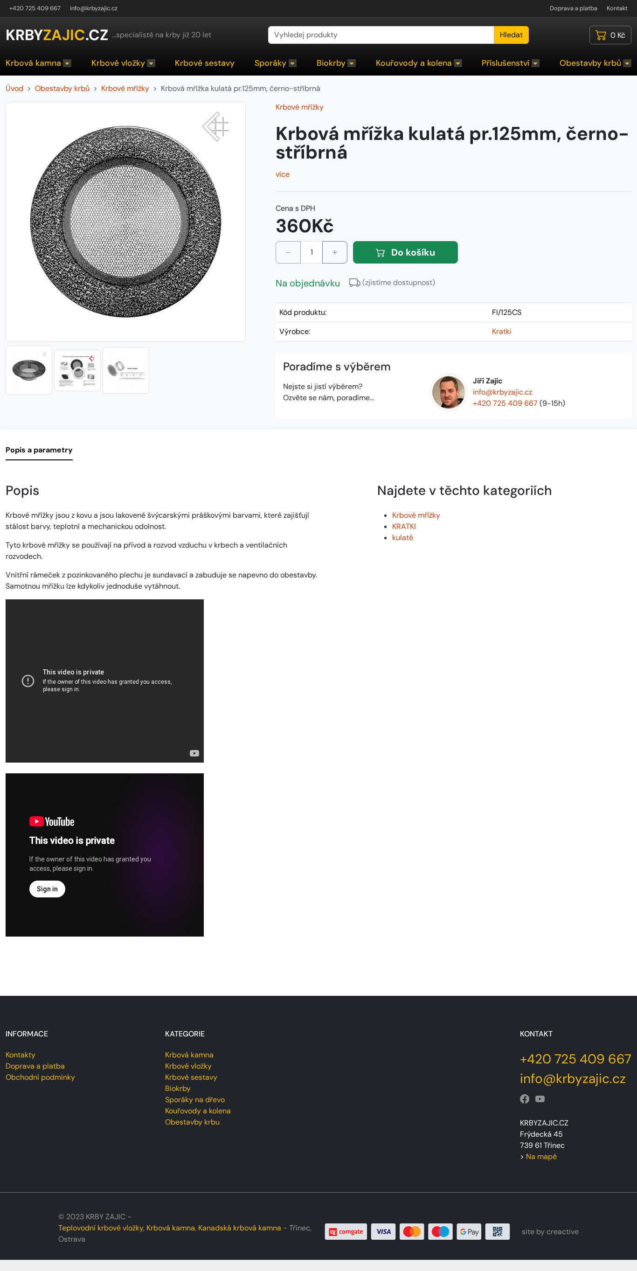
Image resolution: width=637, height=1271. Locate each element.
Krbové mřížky (300, 107)
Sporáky (270, 63)
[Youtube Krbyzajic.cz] (540, 1099)
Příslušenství (505, 63)
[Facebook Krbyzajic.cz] (524, 1099)
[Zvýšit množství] (334, 252)
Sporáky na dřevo (195, 1099)
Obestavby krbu (192, 1122)
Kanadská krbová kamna (239, 1228)
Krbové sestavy (205, 63)
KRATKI (404, 526)
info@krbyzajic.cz (94, 8)
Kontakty (20, 1055)
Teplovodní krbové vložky (100, 1228)
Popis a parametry (39, 450)
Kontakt (617, 8)
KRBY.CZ (57, 35)
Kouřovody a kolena (414, 63)
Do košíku (412, 252)
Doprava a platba (573, 8)
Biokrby (331, 63)
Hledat (511, 35)
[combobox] (381, 35)
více (283, 174)
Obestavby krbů (590, 63)
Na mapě (541, 1156)
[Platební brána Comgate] (418, 1231)
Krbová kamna (33, 63)
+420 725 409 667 (35, 8)
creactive (563, 1231)
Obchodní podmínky (40, 1077)
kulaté (402, 537)
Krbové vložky (118, 63)
